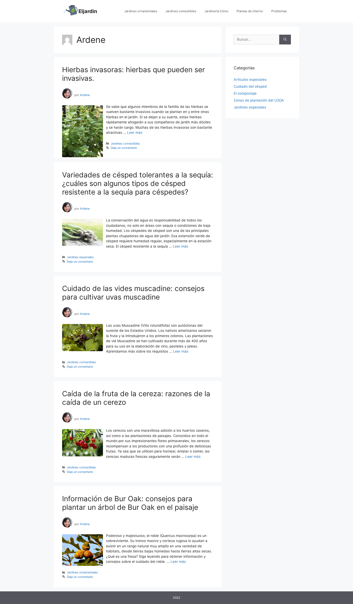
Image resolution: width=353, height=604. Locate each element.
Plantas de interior (250, 11)
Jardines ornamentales (140, 11)
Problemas (279, 11)
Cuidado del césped (250, 86)
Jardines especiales (80, 257)
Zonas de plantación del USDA (259, 100)
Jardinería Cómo (216, 11)
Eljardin (87, 11)
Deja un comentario (124, 147)
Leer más (134, 133)
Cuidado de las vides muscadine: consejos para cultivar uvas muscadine (133, 292)
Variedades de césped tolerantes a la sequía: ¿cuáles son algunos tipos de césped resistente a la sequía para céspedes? (137, 183)
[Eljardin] (70, 11)
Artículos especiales (250, 79)
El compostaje (245, 93)
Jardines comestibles (180, 11)
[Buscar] (285, 39)
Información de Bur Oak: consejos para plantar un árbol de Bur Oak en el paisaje (130, 502)
